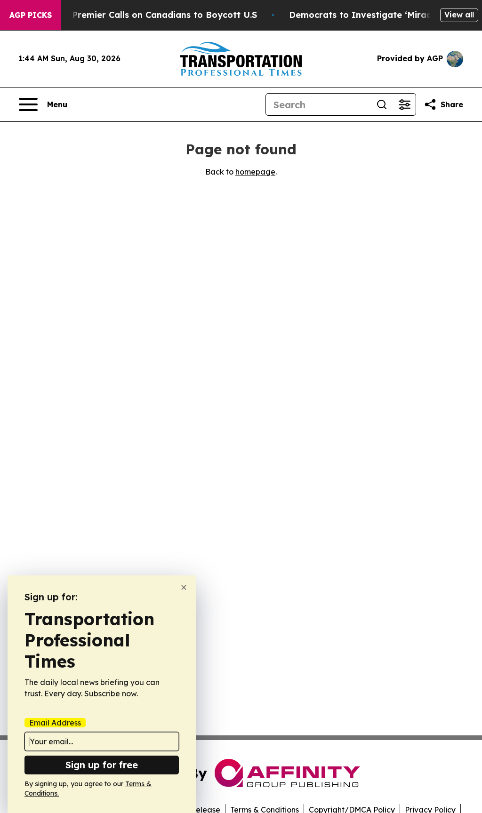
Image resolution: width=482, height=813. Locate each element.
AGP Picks (30, 15)
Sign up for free (101, 765)
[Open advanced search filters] (404, 104)
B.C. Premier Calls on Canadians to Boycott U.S (155, 14)
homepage (255, 171)
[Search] (381, 104)
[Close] (183, 587)
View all (459, 14)
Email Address (55, 722)
